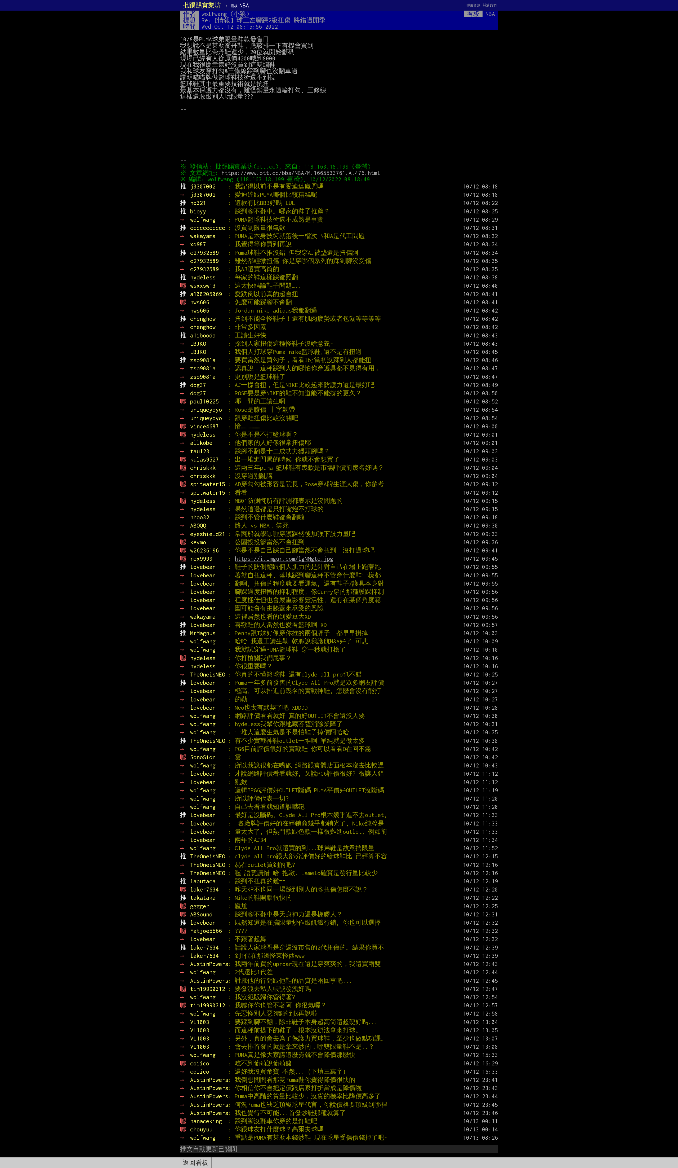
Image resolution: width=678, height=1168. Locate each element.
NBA (240, 5)
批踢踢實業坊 (202, 5)
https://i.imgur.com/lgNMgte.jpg (284, 558)
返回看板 (195, 1162)
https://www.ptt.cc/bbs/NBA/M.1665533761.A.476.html (300, 172)
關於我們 (490, 5)
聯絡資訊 (473, 5)
